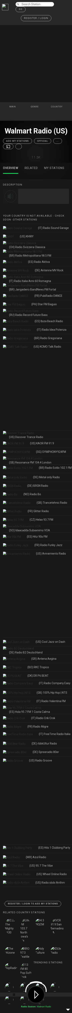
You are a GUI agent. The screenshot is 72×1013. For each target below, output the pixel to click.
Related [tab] (31, 168)
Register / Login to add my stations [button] (33, 903)
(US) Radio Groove (40, 760)
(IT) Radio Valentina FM (51, 701)
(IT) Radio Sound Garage (53, 228)
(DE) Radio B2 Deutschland (26, 652)
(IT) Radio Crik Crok (43, 718)
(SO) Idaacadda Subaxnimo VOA (29, 530)
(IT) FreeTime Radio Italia (54, 734)
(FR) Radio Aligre (37, 726)
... (57, 141)
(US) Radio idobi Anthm (50, 882)
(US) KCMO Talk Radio (47, 346)
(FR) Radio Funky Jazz (48, 545)
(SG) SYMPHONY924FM (51, 451)
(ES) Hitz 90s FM (37, 536)
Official (42, 141)
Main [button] (13, 106)
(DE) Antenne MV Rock (49, 270)
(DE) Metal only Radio (46, 477)
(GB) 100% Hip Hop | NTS (52, 692)
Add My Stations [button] (17, 141)
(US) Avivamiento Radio (51, 553)
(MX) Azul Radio (36, 857)
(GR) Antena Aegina (43, 658)
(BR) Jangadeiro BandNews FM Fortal (32, 289)
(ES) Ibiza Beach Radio (49, 321)
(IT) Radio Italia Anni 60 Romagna (30, 281)
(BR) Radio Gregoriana (48, 338)
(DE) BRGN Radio (37, 485)
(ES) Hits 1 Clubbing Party (54, 847)
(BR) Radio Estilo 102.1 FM (55, 467)
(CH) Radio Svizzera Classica (27, 247)
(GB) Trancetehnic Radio (52, 502)
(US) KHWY (27, 236)
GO (20, 9)
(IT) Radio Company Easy (54, 683)
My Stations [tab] (54, 168)
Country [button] (57, 106)
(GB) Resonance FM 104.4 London (30, 462)
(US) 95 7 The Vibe (41, 865)
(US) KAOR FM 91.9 (42, 443)
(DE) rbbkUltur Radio (44, 743)
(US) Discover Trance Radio (26, 437)
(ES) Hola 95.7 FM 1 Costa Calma (29, 711)
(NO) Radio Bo (32, 494)
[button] (36, 18)
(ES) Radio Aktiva (39, 261)
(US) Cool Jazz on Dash (50, 641)
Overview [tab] (10, 168)
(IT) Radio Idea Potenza (51, 329)
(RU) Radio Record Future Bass (28, 315)
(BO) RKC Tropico (38, 667)
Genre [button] (35, 106)
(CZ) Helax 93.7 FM (41, 519)
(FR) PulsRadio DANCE (48, 295)
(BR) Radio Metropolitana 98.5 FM (30, 255)
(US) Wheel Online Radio (51, 874)
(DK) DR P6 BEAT (38, 675)
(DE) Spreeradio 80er (46, 752)
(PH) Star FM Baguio (44, 304)
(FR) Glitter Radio (38, 511)
